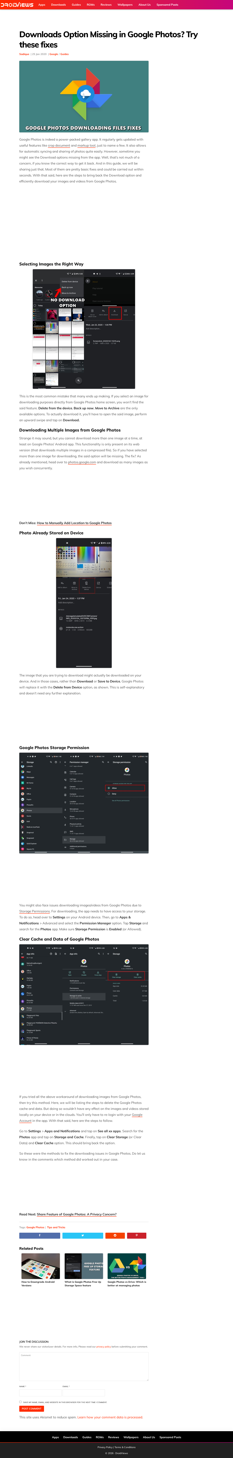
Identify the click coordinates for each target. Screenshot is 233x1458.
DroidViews (18, 4)
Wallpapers (131, 1437)
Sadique (24, 54)
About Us (149, 1437)
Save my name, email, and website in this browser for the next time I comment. (65, 1402)
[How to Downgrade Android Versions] (40, 1266)
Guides (64, 54)
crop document (59, 145)
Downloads (70, 1437)
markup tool (86, 145)
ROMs (100, 1437)
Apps (55, 1437)
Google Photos (35, 1227)
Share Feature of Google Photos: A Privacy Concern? (76, 1214)
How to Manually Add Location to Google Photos (74, 523)
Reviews (113, 1437)
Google (53, 54)
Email (66, 1386)
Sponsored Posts (170, 1437)
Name (22, 1386)
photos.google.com (82, 462)
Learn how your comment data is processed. (110, 1417)
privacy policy (103, 1346)
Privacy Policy (105, 1447)
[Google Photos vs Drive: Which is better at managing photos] (127, 1266)
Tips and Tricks (56, 1227)
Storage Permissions (34, 911)
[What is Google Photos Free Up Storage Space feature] (84, 1266)
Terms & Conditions (125, 1447)
